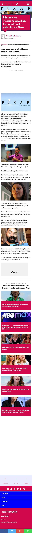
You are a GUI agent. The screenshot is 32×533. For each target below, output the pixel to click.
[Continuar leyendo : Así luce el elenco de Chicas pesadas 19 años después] (16, 339)
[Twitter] (12, 531)
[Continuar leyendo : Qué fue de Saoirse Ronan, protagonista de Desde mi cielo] (16, 381)
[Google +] (20, 531)
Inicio (2, 44)
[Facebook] (4, 531)
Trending (5, 44)
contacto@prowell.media (9, 522)
